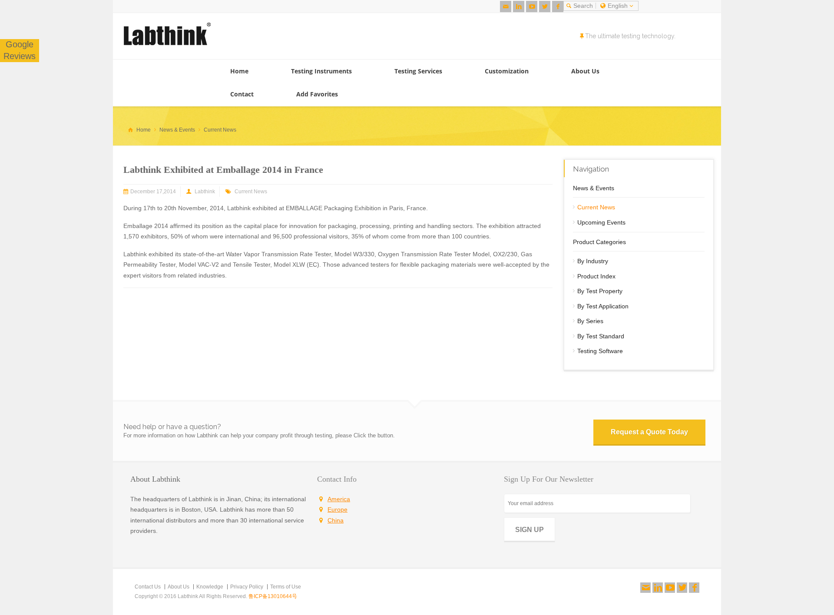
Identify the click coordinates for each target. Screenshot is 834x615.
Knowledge (209, 587)
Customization (507, 71)
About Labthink (155, 479)
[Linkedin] (518, 6)
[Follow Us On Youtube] (531, 6)
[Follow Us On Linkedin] (518, 6)
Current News (251, 191)
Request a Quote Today (649, 432)
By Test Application (603, 306)
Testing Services (418, 71)
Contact (242, 94)
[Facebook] (557, 6)
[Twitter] (544, 6)
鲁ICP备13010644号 (272, 596)
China (336, 520)
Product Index (596, 276)
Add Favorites (317, 94)
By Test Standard (600, 336)
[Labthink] (167, 44)
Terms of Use (285, 587)
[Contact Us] (505, 6)
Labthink (205, 191)
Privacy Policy (246, 587)
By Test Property (599, 291)
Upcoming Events (601, 222)
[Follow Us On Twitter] (544, 6)
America (339, 499)
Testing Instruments (321, 71)
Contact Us (148, 587)
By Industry (592, 261)
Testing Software (600, 350)
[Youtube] (531, 6)
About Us (585, 71)
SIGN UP (529, 529)
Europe (338, 509)
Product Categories (599, 241)
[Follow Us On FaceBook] (557, 6)
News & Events (593, 188)
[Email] (505, 6)
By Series (590, 320)
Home (239, 71)
